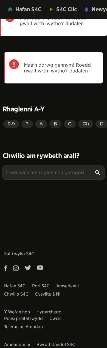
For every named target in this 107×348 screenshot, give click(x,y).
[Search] (97, 172)
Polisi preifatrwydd (23, 318)
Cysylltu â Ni (47, 294)
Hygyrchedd (48, 312)
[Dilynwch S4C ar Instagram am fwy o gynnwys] (16, 268)
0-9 (11, 124)
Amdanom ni (17, 344)
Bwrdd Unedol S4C (55, 344)
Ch (86, 124)
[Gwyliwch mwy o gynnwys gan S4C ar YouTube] (40, 268)
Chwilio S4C (16, 294)
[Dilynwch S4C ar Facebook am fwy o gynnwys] (7, 268)
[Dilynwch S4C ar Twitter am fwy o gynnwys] (28, 268)
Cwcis (55, 318)
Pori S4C (41, 285)
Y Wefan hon (17, 312)
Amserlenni (67, 285)
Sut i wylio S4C (19, 253)
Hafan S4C (15, 285)
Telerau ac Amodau (23, 326)
